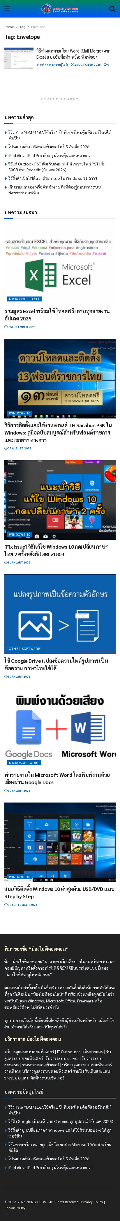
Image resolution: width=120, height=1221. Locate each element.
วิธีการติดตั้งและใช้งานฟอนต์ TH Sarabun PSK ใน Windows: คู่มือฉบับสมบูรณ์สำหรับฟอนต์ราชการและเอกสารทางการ (58, 432)
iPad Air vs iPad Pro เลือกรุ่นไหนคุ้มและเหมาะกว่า (50, 155)
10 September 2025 (22, 904)
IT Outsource (69, 1051)
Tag (22, 26)
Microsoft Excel (24, 299)
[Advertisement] (60, 86)
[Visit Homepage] (59, 9)
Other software (24, 648)
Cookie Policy (14, 1207)
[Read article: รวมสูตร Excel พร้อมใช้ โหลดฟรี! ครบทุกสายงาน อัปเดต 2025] (60, 264)
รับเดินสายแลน (97, 1071)
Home (9, 26)
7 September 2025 (21, 327)
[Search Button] (112, 9)
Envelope (38, 26)
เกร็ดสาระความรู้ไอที (54, 64)
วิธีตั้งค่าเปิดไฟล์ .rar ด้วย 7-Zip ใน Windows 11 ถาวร (52, 178)
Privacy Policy (92, 1201)
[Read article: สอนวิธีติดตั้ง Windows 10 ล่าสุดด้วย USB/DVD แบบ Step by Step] (60, 842)
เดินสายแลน (93, 1051)
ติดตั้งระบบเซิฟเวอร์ (47, 1077)
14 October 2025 (87, 64)
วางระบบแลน (16, 1077)
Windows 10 (20, 413)
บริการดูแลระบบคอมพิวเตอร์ (29, 1051)
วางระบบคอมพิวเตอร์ (40, 1064)
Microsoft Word (24, 762)
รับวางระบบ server (62, 1058)
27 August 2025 (19, 448)
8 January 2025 (18, 562)
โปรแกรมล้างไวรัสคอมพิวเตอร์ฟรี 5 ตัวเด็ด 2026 (48, 146)
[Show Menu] (7, 9)
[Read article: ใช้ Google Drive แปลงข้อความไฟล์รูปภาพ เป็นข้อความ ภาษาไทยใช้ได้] (60, 614)
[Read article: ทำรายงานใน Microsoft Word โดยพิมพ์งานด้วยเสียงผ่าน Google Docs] (60, 728)
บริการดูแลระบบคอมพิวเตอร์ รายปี (52, 1071)
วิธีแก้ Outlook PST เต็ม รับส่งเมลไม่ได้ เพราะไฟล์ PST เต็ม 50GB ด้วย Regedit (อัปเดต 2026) (56, 166)
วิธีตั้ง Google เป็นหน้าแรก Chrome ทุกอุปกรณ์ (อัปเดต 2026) (60, 1121)
